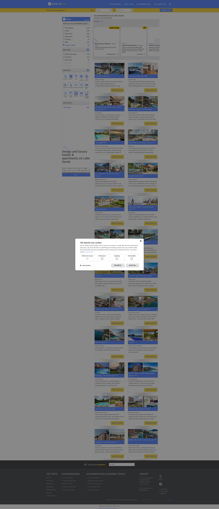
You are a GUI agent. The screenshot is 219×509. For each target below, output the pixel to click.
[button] (85, 265)
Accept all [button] (132, 265)
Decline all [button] (117, 265)
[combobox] (141, 241)
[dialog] (109, 254)
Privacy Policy (89, 252)
